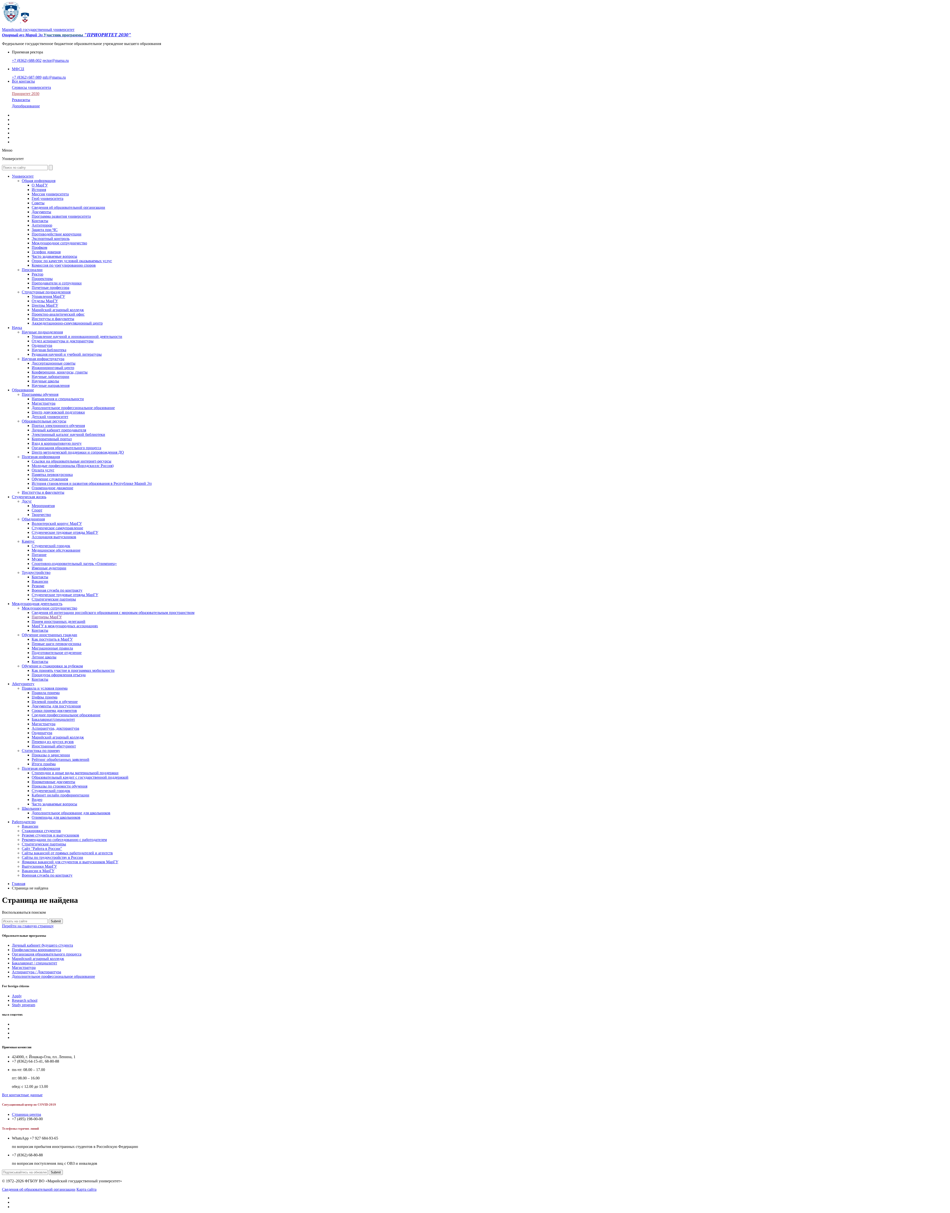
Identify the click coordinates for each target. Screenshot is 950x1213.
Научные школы (45, 381)
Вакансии (40, 581)
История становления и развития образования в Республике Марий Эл (92, 483)
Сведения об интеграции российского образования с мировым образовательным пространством (113, 612)
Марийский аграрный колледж (58, 310)
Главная (18, 884)
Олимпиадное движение (52, 488)
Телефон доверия (46, 252)
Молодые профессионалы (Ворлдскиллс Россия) (73, 466)
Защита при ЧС (45, 230)
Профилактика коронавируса (36, 950)
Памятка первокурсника (52, 474)
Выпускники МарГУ (39, 866)
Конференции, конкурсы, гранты (60, 372)
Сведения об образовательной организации (68, 207)
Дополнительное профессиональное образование (73, 408)
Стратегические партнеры (44, 844)
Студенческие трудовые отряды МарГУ (65, 532)
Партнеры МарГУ (47, 617)
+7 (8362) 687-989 (27, 77)
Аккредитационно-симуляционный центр (67, 323)
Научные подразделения (42, 332)
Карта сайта (86, 1189)
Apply (17, 996)
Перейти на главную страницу (28, 926)
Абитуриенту (23, 684)
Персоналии (32, 270)
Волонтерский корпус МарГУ (57, 523)
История (39, 189)
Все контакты (23, 81)
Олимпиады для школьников (56, 817)
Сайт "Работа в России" (42, 848)
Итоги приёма (44, 764)
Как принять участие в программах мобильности (73, 670)
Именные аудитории (49, 568)
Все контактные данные (22, 1095)
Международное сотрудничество (59, 243)
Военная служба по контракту (57, 590)
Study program (23, 1005)
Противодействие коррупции (56, 234)
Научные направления (51, 385)
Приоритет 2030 (25, 94)
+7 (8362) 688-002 (27, 60)
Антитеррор (42, 225)
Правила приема (46, 693)
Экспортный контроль (51, 238)
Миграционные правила (52, 648)
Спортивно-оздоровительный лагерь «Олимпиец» (74, 563)
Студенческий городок (51, 546)
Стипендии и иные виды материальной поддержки (75, 773)
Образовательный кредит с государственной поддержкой (80, 777)
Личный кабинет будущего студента (42, 945)
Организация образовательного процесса (66, 448)
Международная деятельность (37, 604)
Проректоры (42, 279)
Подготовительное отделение (57, 653)
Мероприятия (43, 506)
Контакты (40, 221)
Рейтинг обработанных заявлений (60, 759)
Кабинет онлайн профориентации (60, 795)
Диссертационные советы (53, 363)
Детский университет (50, 417)
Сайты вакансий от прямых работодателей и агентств (67, 853)
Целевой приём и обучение (55, 702)
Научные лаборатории (50, 376)
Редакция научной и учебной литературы (67, 354)
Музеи (37, 559)
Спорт (37, 510)
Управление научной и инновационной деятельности (77, 336)
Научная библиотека (49, 350)
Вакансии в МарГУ (38, 871)
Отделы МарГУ (45, 301)
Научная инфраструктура (43, 359)
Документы (41, 212)
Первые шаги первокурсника (56, 644)
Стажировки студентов (41, 831)
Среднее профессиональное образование (66, 715)
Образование (23, 390)
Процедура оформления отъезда (59, 675)
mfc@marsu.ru (54, 77)
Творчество (41, 515)
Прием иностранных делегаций (58, 621)
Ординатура (42, 345)
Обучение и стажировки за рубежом (52, 666)
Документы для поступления (56, 706)
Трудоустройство (36, 572)
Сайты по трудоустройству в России (52, 857)
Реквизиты (21, 100)
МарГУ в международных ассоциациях (65, 626)
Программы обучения (40, 394)
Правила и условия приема (45, 688)
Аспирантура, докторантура (55, 728)
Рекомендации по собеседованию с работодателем (64, 840)
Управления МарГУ (48, 296)
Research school (24, 1000)
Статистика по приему (41, 750)
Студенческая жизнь (29, 497)
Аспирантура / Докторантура (36, 972)
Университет (23, 176)
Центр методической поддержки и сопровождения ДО (78, 452)
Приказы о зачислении (51, 755)
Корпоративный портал (52, 439)
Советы (38, 203)
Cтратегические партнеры (54, 599)
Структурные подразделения (46, 292)
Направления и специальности (58, 399)
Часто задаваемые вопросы (54, 256)
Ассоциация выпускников (54, 537)
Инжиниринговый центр (53, 368)
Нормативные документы (53, 782)
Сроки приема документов (54, 710)
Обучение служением (50, 479)
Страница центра (26, 1114)
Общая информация (38, 181)
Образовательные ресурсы (44, 421)
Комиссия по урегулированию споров (64, 265)
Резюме (38, 586)
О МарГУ (40, 185)
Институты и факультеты (53, 319)
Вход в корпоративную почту (57, 443)
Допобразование (26, 106)
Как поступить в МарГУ (52, 639)
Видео (37, 799)
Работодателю (24, 822)
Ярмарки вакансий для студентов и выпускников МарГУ (70, 862)
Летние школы (44, 657)
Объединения (33, 519)
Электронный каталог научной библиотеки (68, 434)
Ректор (37, 274)
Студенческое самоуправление (57, 528)
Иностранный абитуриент (54, 746)
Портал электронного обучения (58, 425)
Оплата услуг (43, 470)
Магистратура (43, 403)
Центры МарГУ (45, 305)
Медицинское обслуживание (56, 550)
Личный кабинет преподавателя (59, 430)
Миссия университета (50, 194)
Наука (17, 328)
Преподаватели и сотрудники (57, 283)
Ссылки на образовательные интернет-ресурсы (71, 461)
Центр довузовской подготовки (58, 412)
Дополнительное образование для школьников (71, 813)
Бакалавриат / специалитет (34, 963)
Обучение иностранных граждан (49, 635)
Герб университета (47, 198)
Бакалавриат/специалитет (53, 719)
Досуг (27, 501)
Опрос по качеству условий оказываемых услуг (72, 261)
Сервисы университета (31, 87)
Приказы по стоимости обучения (59, 786)
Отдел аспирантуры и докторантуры (63, 341)
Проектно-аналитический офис (58, 314)
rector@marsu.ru (56, 60)
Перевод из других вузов (53, 742)
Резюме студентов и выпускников (50, 835)
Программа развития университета (61, 216)
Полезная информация (41, 457)
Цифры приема (44, 697)
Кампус (28, 541)
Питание (39, 555)
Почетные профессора (50, 287)
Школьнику (32, 808)
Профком (39, 247)
